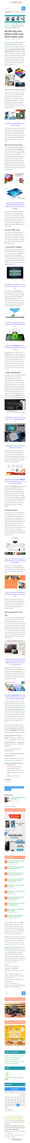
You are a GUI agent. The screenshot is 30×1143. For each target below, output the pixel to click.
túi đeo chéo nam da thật (16, 1077)
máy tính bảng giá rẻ (18, 709)
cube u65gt (8, 787)
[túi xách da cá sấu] (15, 1017)
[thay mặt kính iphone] (15, 831)
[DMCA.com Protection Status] (7, 1075)
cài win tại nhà (10, 1057)
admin (19, 39)
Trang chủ (7, 24)
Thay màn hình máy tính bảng (12, 1059)
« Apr (9, 1110)
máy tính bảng (17, 147)
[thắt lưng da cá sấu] (15, 1045)
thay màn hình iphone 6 (12, 1061)
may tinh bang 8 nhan (18, 787)
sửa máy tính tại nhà (14, 1055)
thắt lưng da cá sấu (10, 948)
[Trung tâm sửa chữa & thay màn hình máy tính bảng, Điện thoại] (15, 2)
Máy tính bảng (14, 24)
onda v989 (8, 789)
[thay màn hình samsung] (15, 852)
